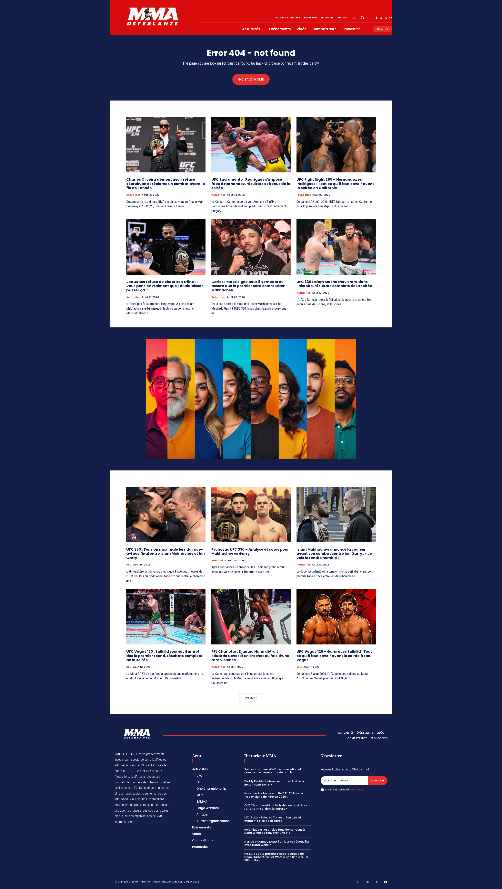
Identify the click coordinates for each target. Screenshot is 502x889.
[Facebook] (376, 17)
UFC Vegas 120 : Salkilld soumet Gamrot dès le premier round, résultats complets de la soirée (164, 655)
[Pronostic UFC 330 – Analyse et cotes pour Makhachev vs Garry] (251, 514)
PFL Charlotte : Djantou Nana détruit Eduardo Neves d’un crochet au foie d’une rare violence (250, 655)
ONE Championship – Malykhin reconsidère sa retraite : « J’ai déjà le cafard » (277, 807)
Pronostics (303, 195)
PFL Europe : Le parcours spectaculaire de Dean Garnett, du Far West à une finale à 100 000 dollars (276, 857)
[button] (362, 17)
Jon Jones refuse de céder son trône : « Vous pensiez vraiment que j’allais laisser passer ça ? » (164, 286)
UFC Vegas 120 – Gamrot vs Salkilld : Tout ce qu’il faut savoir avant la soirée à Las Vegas (334, 655)
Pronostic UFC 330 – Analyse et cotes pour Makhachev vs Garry (250, 551)
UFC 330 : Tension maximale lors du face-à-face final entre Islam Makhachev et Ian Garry (165, 553)
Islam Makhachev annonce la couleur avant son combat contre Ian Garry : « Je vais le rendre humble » (334, 553)
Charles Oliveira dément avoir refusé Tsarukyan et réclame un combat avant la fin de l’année (165, 183)
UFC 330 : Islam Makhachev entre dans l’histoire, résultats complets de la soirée (334, 283)
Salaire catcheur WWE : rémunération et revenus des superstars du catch (272, 771)
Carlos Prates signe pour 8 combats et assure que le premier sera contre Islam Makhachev (248, 286)
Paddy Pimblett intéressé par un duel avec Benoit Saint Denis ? (274, 783)
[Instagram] (381, 17)
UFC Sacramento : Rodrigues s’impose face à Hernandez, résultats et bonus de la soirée (250, 183)
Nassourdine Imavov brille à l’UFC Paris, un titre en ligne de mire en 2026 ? (274, 795)
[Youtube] (390, 17)
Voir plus (250, 697)
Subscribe (378, 780)
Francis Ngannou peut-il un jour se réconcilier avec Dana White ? (276, 843)
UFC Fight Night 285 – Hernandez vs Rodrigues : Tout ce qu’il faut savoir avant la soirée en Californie (335, 183)
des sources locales (155, 810)
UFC (129, 564)
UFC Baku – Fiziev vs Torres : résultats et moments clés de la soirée (272, 819)
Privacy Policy (357, 789)
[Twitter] (386, 17)
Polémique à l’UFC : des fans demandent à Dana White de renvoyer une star (274, 831)
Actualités (133, 195)
